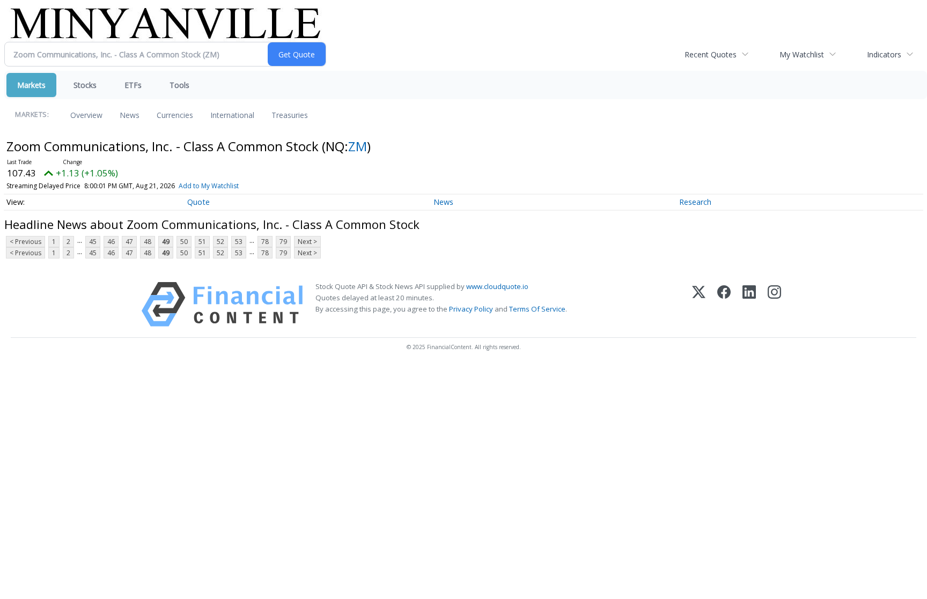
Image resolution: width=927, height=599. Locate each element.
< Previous (25, 241)
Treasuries (289, 115)
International (232, 115)
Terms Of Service (537, 309)
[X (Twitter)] (699, 304)
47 (129, 241)
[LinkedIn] (749, 304)
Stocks (85, 85)
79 (283, 241)
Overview (86, 115)
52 (220, 241)
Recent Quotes (711, 54)
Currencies (175, 115)
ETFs (133, 85)
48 (147, 241)
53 (238, 241)
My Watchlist (801, 54)
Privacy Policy (471, 309)
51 (202, 241)
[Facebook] (724, 304)
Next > (307, 241)
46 (111, 241)
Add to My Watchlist (209, 185)
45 (93, 241)
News (129, 115)
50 (184, 241)
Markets (31, 85)
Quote (198, 202)
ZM (357, 146)
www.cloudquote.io (497, 286)
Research (695, 202)
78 (265, 241)
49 (166, 241)
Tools (179, 85)
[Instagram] (774, 304)
